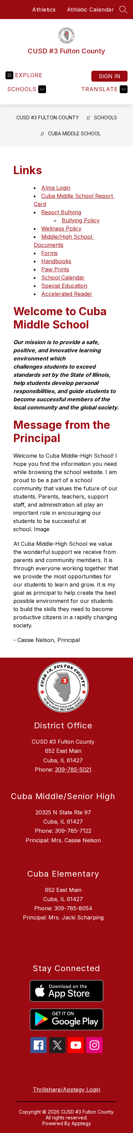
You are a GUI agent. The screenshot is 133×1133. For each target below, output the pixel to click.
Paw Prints (55, 269)
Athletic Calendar (90, 9)
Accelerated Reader (66, 293)
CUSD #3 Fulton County (47, 117)
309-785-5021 (73, 769)
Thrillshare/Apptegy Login (66, 1089)
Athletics (44, 9)
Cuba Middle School (74, 133)
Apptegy (81, 1123)
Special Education (64, 285)
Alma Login (55, 187)
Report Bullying (61, 212)
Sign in (109, 76)
